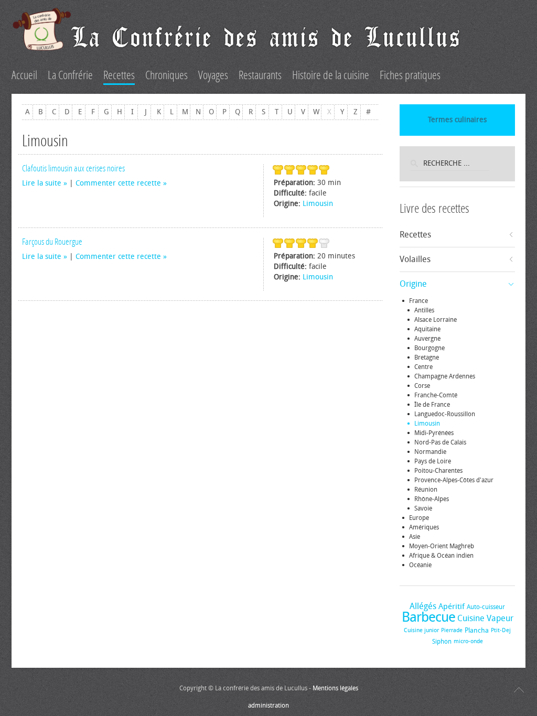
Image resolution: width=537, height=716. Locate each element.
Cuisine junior (421, 630)
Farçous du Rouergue (52, 241)
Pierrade (452, 630)
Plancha (477, 630)
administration (268, 705)
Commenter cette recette (118, 183)
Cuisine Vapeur (485, 618)
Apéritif (451, 606)
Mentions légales (335, 688)
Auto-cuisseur (486, 607)
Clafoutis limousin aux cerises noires (73, 168)
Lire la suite (41, 183)
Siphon (442, 641)
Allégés (423, 606)
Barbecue (428, 617)
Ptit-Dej (501, 630)
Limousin (318, 203)
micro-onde (468, 641)
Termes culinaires (457, 119)
